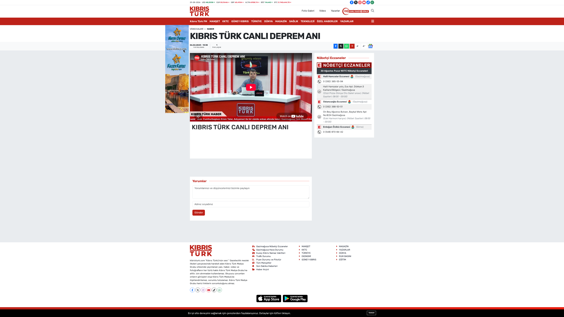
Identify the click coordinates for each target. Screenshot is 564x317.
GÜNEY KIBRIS (240, 21)
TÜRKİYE (256, 21)
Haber (210, 29)
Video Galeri (196, 29)
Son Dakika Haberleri (267, 266)
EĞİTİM (342, 259)
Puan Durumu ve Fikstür (268, 259)
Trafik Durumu (263, 256)
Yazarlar (335, 10)
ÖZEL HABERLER (327, 21)
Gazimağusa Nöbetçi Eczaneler (272, 246)
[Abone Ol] (370, 45)
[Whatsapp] (219, 290)
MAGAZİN (281, 21)
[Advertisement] (250, 147)
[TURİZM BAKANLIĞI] (177, 68)
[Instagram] (203, 290)
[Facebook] (192, 290)
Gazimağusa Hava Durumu (269, 249)
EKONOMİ (306, 256)
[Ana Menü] (372, 21)
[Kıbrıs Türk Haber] (199, 11)
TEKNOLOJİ (307, 21)
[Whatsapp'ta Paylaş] (346, 46)
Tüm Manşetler (263, 263)
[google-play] (295, 298)
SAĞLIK (293, 21)
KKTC (225, 21)
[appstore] (269, 298)
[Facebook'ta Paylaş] (336, 46)
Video (322, 10)
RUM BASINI (345, 256)
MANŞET (215, 21)
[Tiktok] (214, 290)
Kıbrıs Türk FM (198, 21)
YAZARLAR (347, 21)
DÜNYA (268, 21)
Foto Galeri (308, 10)
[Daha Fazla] (352, 46)
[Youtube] (208, 290)
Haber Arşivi (262, 269)
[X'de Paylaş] (340, 46)
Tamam (371, 313)
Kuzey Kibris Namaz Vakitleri (270, 253)
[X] (197, 290)
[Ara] (372, 11)
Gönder (198, 212)
